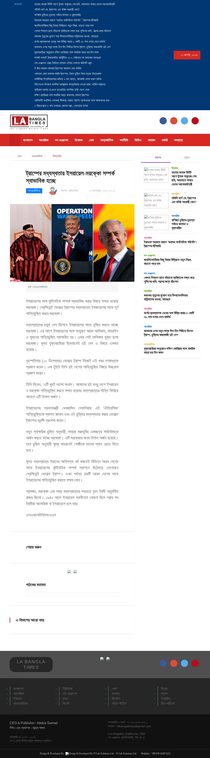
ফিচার (164, 689)
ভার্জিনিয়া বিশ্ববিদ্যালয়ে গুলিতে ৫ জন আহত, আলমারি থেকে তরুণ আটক (68, 79)
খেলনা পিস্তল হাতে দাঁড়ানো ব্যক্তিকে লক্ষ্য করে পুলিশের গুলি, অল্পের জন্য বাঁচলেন (72, 30)
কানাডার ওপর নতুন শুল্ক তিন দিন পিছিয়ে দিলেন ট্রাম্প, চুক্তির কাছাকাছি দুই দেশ (72, 47)
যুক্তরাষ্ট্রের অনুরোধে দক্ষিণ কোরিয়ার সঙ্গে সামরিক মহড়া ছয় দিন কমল (66, 52)
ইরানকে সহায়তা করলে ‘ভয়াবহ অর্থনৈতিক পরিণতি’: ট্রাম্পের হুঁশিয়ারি (66, 20)
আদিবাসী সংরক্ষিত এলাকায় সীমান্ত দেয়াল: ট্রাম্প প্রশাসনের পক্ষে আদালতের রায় (71, 100)
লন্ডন (65, 699)
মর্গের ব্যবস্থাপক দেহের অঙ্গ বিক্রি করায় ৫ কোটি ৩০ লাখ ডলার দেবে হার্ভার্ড (69, 41)
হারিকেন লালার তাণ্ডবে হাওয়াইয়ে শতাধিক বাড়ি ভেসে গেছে (61, 89)
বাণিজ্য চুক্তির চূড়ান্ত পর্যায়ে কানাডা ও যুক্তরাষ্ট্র (57, 14)
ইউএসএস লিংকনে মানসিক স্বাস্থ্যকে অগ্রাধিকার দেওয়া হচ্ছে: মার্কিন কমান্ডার (69, 84)
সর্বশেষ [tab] (157, 157)
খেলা (91, 140)
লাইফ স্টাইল (119, 703)
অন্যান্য (178, 140)
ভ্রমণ (164, 694)
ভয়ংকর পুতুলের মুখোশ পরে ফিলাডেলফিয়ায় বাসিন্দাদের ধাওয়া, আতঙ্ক (66, 36)
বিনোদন (78, 140)
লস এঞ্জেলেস (61, 140)
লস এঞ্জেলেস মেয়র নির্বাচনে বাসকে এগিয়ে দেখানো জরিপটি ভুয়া (63, 63)
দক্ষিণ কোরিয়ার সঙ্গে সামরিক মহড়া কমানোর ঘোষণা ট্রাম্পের (61, 95)
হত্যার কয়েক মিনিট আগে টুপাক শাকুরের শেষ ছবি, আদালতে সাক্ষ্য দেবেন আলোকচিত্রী (74, 4)
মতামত (151, 140)
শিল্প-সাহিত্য (168, 703)
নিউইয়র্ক (67, 689)
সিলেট (66, 703)
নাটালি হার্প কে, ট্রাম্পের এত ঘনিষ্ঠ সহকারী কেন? (56, 9)
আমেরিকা (43, 140)
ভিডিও (138, 140)
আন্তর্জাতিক (106, 140)
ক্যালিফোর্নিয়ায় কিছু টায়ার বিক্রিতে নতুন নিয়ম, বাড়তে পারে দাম (63, 25)
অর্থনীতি (124, 140)
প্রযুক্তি (166, 699)
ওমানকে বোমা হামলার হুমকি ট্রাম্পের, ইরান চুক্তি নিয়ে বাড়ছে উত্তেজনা (67, 73)
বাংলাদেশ (27, 140)
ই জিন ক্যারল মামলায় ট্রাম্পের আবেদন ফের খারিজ (57, 68)
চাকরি (165, 140)
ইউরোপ (17, 699)
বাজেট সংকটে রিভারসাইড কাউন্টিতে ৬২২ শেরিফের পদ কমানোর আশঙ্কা (67, 57)
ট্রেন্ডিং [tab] (186, 157)
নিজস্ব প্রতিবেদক (69, 190)
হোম (19, 156)
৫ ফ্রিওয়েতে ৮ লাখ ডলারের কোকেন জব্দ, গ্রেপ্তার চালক (61, 105)
